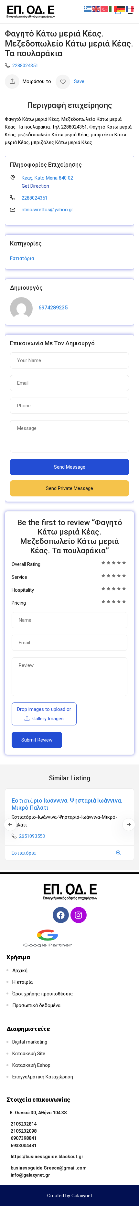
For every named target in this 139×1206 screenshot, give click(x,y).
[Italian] (113, 9)
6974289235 (53, 308)
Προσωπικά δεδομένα (36, 1005)
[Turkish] (105, 9)
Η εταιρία (22, 982)
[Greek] (88, 9)
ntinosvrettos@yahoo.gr (47, 210)
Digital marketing (29, 1042)
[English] (96, 9)
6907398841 (24, 1138)
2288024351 (25, 65)
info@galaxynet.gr (30, 1175)
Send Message (69, 467)
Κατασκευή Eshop (31, 1065)
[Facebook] (61, 915)
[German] (121, 9)
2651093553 (32, 836)
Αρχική (19, 970)
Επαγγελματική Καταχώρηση (42, 1077)
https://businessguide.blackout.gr (47, 1156)
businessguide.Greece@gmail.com (49, 1167)
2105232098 (24, 1131)
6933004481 (24, 1145)
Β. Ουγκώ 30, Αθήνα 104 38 (38, 1112)
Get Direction (35, 186)
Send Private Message (69, 488)
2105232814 (24, 1124)
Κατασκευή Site (28, 1053)
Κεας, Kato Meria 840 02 (47, 178)
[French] (130, 9)
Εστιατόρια (22, 258)
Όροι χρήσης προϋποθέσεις (42, 994)
